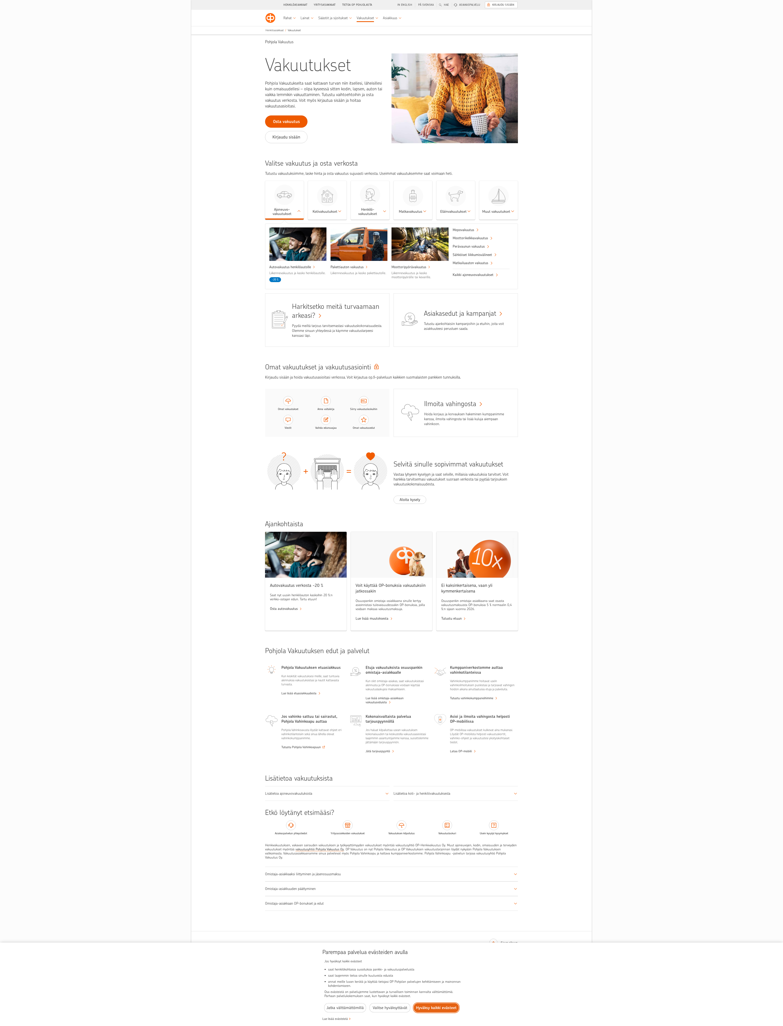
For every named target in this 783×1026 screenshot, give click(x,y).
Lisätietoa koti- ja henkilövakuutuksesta (422, 793)
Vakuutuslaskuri (447, 833)
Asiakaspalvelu (469, 4)
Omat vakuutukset (288, 409)
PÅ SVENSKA (426, 4)
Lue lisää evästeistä (335, 1019)
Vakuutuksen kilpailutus (401, 833)
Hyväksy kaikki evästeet (436, 1007)
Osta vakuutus (286, 121)
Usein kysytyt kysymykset (494, 833)
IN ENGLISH (404, 4)
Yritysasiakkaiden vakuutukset (348, 833)
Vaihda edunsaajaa (326, 427)
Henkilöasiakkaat (295, 4)
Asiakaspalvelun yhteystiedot (291, 833)
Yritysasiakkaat (325, 4)
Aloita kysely (410, 499)
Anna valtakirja (325, 409)
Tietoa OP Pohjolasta (357, 4)
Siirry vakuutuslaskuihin (363, 409)
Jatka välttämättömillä (345, 1007)
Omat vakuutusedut (364, 427)
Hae (446, 4)
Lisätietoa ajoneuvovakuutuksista (288, 793)
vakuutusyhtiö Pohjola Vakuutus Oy (319, 849)
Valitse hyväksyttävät (390, 1007)
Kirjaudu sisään (503, 4)
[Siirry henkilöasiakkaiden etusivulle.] (270, 18)
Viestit (288, 427)
